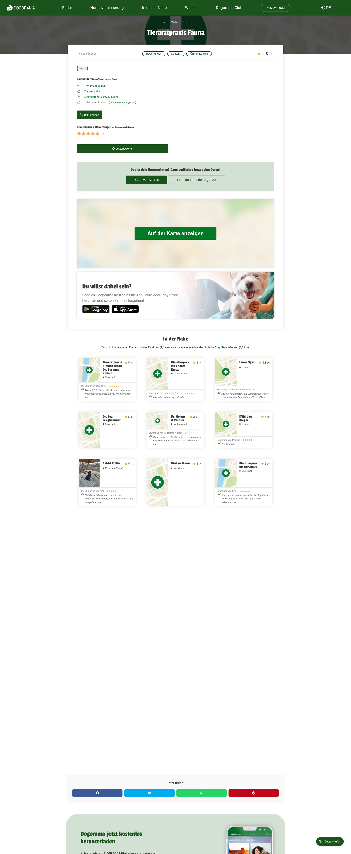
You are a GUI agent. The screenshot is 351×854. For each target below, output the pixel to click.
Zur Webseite (92, 91)
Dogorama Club (229, 7)
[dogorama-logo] (21, 8)
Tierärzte (175, 22)
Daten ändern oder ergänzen (197, 180)
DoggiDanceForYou (226, 347)
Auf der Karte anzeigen (175, 233)
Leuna (187, 22)
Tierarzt (82, 68)
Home (164, 22)
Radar (67, 7)
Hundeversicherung (107, 7)
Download (277, 7)
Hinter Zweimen (149, 347)
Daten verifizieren (146, 180)
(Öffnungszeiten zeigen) (122, 102)
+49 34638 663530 (95, 86)
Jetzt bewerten (124, 148)
